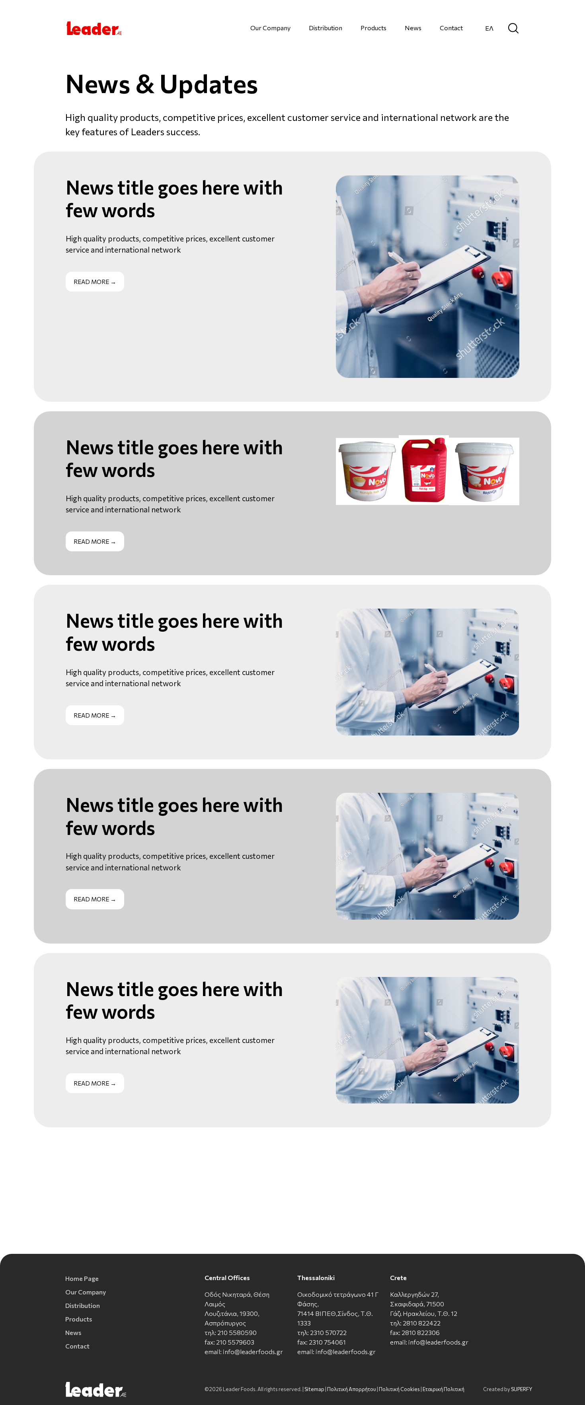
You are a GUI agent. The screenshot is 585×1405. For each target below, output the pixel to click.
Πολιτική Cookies (399, 1389)
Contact (451, 27)
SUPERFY (521, 1389)
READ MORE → (95, 281)
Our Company (270, 27)
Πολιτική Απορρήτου (351, 1389)
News (413, 27)
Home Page (82, 1278)
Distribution (325, 27)
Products (373, 27)
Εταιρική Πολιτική (443, 1389)
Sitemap (314, 1389)
